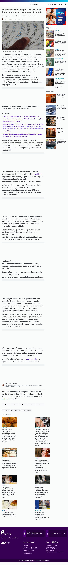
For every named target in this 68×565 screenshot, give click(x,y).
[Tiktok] (51, 4)
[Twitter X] (57, 4)
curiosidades (37, 174)
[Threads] (61, 4)
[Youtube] (55, 4)
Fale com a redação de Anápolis (30, 548)
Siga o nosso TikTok (50, 547)
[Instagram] (49, 4)
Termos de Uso (26, 552)
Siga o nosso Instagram (51, 545)
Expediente (25, 545)
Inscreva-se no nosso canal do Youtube (55, 552)
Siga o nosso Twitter (50, 550)
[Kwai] (59, 4)
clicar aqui (6, 399)
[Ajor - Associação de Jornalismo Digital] (6, 543)
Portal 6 (33, 560)
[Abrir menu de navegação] (2, 4)
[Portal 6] (34, 4)
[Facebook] (53, 4)
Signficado (29, 410)
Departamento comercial (28, 550)
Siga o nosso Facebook (51, 548)
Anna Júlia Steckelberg (9, 19)
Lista (12, 410)
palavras (23, 410)
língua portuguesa (6, 410)
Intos (48, 560)
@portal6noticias (32, 359)
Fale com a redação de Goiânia (30, 547)
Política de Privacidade (28, 553)
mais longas (17, 410)
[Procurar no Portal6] (65, 4)
